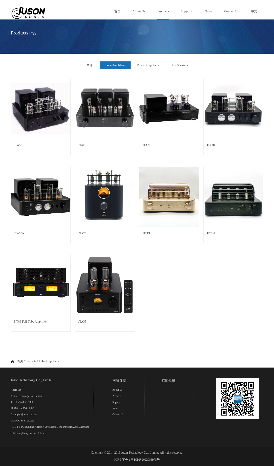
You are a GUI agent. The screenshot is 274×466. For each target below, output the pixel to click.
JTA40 (211, 145)
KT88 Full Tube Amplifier (30, 321)
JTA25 (82, 233)
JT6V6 (211, 233)
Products (163, 11)
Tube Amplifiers (115, 65)
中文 (254, 11)
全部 (89, 65)
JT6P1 (146, 233)
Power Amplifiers (148, 65)
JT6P (81, 145)
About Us (139, 11)
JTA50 (18, 145)
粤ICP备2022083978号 (145, 459)
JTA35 (82, 321)
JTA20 (146, 145)
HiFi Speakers (179, 65)
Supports (187, 11)
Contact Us (231, 11)
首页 (117, 11)
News (208, 11)
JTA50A (19, 233)
